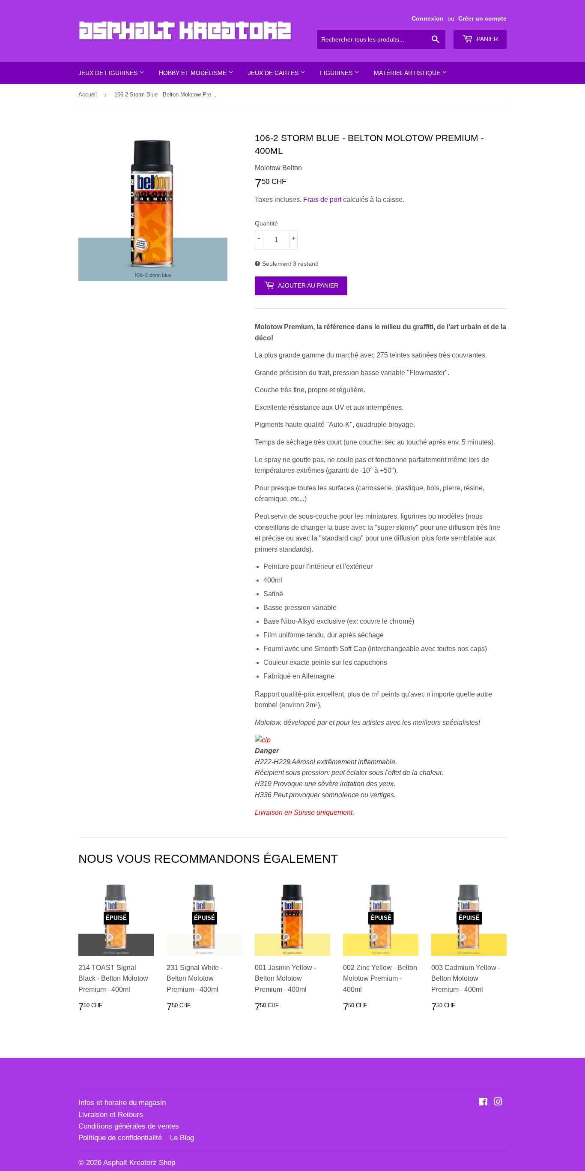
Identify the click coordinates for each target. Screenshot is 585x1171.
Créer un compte (482, 18)
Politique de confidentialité (120, 1138)
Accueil (87, 94)
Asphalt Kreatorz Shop (139, 1163)
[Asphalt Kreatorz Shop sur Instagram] (498, 1102)
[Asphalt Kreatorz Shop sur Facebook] (483, 1102)
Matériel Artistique (408, 72)
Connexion (428, 18)
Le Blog (182, 1138)
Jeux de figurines (108, 72)
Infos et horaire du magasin (122, 1103)
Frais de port (322, 199)
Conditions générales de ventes (128, 1126)
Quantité (266, 223)
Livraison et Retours (110, 1115)
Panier (486, 39)
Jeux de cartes (274, 72)
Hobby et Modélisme (193, 72)
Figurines (337, 72)
